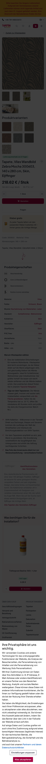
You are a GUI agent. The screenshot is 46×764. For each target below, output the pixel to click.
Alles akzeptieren (23, 759)
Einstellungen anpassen (23, 752)
